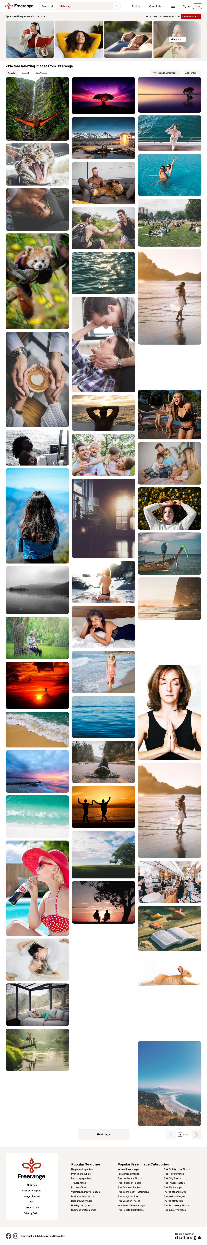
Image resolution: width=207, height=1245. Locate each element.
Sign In (186, 6)
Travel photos (78, 1182)
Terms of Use (31, 1207)
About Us (32, 1184)
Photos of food (79, 1187)
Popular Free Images (128, 1173)
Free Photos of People (129, 1182)
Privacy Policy (32, 1213)
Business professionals (83, 1209)
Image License (32, 1196)
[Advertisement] (169, 367)
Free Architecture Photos (177, 1169)
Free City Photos (172, 1178)
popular (12, 73)
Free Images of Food (128, 1196)
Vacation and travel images (85, 1191)
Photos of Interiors (173, 1200)
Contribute (155, 6)
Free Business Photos (129, 1187)
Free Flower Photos (173, 1173)
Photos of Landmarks (174, 1191)
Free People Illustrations (131, 1209)
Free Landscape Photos (130, 1178)
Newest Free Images (128, 1169)
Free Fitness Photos (174, 1182)
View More (176, 39)
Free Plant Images (172, 1187)
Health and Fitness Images (132, 1205)
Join (197, 6)
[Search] (117, 6)
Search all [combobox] (47, 6)
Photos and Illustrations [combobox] (164, 72)
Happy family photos (82, 1169)
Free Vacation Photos (129, 1200)
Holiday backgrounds (82, 1205)
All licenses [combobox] (190, 72)
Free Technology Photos (176, 1205)
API (32, 1201)
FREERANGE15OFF (191, 16)
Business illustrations (82, 1196)
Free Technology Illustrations (133, 1191)
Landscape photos (81, 1178)
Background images (81, 1200)
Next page (103, 1134)
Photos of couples (81, 1173)
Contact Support (31, 1190)
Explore (136, 6)
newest (25, 73)
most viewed (41, 73)
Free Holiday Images (174, 1196)
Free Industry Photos (174, 1209)
